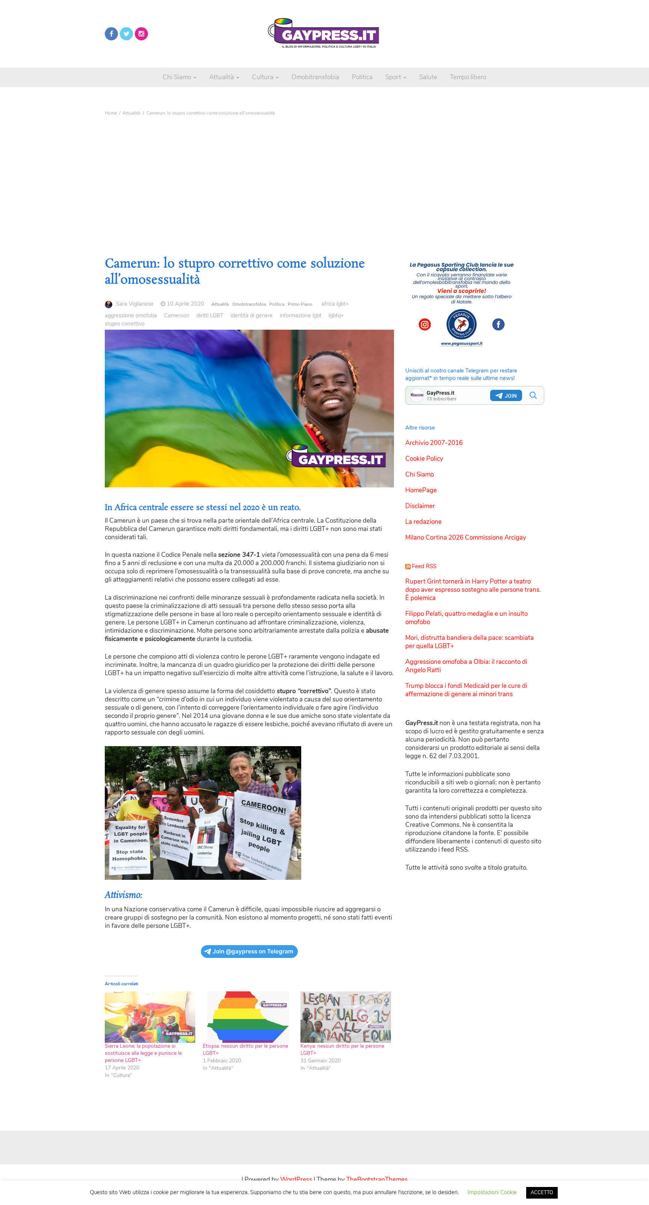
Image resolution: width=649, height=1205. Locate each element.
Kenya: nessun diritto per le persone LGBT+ (342, 1049)
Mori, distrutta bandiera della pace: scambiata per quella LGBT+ (469, 641)
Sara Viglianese (135, 304)
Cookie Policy (424, 458)
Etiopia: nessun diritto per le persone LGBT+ (245, 1049)
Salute (428, 77)
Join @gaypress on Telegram (253, 951)
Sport (394, 77)
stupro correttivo (125, 323)
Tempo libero (468, 77)
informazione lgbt (300, 315)
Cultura (263, 77)
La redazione (423, 521)
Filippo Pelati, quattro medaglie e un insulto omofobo (466, 617)
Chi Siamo (178, 77)
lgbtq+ (336, 315)
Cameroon (176, 315)
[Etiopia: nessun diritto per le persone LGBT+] (248, 1017)
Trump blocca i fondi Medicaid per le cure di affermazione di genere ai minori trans (466, 690)
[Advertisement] (324, 175)
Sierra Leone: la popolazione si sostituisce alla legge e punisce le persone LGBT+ (143, 1053)
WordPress (296, 1179)
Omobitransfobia (315, 77)
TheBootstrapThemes (377, 1179)
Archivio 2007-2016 (434, 443)
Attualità (222, 77)
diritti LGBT (209, 315)
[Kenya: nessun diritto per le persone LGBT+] (345, 1017)
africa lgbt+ (335, 304)
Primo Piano (300, 304)
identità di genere (252, 315)
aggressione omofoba (131, 315)
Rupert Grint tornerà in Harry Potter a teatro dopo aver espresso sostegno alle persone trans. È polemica (473, 589)
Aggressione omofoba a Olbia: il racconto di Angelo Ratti (466, 666)
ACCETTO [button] (542, 1192)
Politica (362, 77)
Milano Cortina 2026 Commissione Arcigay (465, 537)
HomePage (421, 490)
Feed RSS (424, 566)
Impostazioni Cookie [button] (492, 1192)
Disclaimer (420, 506)
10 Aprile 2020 (185, 304)
